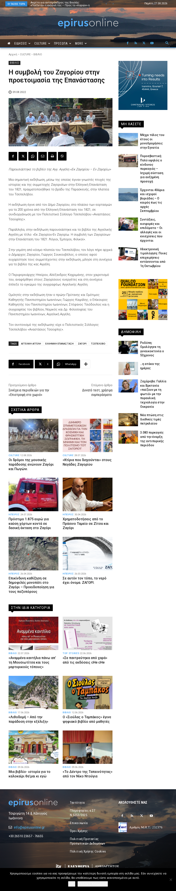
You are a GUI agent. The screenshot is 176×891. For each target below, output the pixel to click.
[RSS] (136, 43)
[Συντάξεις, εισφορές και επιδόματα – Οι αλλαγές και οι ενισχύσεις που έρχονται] (128, 224)
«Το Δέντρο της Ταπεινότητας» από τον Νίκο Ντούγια (87, 774)
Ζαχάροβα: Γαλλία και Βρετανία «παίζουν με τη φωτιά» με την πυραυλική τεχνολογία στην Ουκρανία (153, 394)
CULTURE (25, 54)
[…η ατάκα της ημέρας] (128, 368)
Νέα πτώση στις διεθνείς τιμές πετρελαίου (152, 419)
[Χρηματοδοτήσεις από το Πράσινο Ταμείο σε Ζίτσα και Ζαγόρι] (87, 494)
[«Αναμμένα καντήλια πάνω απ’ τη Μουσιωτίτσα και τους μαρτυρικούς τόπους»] (33, 633)
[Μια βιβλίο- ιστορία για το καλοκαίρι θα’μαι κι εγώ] (33, 747)
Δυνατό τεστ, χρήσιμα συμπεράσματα (97, 392)
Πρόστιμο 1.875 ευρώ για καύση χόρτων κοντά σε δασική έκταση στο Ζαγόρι (30, 523)
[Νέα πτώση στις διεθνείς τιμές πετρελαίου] (128, 419)
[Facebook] (127, 43)
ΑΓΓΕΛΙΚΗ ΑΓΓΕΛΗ (31, 343)
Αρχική (13, 54)
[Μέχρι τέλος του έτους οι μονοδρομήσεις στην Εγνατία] (128, 139)
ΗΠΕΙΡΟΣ (14, 514)
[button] (167, 43)
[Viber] (62, 156)
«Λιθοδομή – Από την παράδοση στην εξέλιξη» (28, 719)
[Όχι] (170, 879)
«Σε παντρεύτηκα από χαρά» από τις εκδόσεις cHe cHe (85, 660)
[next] (113, 3)
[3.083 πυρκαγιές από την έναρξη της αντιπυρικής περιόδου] (128, 437)
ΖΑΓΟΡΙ (82, 343)
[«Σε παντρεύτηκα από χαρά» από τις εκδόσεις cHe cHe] (87, 633)
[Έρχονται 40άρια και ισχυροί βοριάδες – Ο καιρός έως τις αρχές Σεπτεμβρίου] (128, 194)
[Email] (42, 156)
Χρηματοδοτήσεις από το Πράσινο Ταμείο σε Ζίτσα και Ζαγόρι (86, 523)
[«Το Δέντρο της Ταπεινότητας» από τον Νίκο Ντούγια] (87, 747)
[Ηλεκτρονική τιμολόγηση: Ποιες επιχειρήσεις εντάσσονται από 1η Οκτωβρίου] (128, 253)
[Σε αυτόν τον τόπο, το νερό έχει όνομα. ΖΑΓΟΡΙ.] (87, 553)
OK (72, 884)
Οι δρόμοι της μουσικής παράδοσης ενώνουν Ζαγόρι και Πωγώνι (31, 464)
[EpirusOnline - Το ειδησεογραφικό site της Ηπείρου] (88, 23)
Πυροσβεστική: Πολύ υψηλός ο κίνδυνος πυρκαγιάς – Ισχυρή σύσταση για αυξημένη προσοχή (151, 168)
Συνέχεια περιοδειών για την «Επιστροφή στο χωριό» (29, 392)
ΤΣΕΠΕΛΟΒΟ (98, 343)
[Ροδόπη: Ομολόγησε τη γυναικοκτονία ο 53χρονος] (128, 347)
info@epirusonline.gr (29, 827)
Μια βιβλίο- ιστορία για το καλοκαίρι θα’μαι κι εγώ (29, 774)
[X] (144, 43)
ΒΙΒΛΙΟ (37, 54)
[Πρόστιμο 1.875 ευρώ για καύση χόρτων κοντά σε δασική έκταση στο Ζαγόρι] (33, 494)
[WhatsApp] (32, 156)
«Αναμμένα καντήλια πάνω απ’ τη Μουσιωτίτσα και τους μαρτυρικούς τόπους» (32, 662)
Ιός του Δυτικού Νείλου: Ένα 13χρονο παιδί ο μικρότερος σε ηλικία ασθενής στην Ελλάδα (59, 4)
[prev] (106, 3)
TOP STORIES (71, 653)
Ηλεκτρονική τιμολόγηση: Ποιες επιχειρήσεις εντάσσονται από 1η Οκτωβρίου (153, 257)
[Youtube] (152, 43)
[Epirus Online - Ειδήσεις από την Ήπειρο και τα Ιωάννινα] (33, 803)
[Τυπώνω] (52, 156)
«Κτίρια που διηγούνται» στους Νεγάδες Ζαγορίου (87, 462)
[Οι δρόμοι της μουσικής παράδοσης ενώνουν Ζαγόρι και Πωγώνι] (33, 435)
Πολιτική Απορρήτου (92, 884)
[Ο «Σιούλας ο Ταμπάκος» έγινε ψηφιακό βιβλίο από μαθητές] (87, 692)
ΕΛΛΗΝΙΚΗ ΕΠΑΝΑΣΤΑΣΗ (59, 343)
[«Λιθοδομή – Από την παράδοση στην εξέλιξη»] (33, 692)
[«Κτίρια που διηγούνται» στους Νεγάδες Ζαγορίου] (87, 435)
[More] (85, 364)
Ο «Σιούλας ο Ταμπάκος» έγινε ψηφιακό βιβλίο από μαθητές (87, 719)
